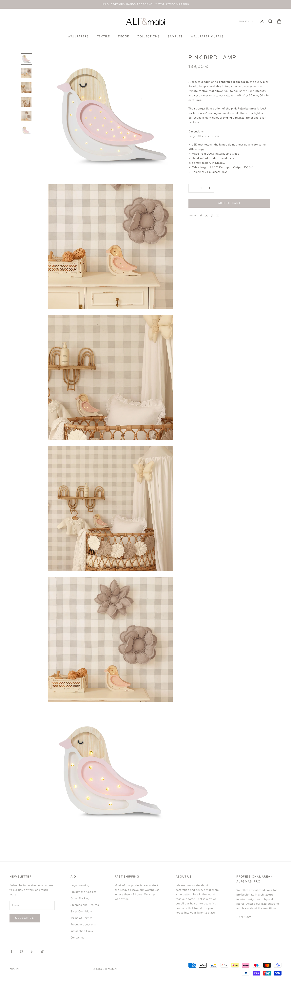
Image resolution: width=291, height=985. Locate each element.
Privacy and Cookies (83, 892)
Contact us (77, 937)
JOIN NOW (243, 917)
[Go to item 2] (26, 73)
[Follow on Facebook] (11, 951)
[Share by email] (217, 215)
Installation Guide (82, 931)
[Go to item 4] (26, 101)
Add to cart (229, 203)
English (244, 21)
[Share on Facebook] (201, 215)
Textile (103, 36)
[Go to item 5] (26, 116)
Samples (174, 36)
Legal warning (79, 885)
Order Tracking (80, 898)
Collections (148, 36)
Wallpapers (78, 36)
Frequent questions (83, 924)
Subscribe (24, 918)
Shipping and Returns (84, 905)
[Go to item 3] (26, 87)
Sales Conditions (81, 911)
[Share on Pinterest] (212, 215)
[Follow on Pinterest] (32, 951)
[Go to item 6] (26, 130)
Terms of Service (81, 918)
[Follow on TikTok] (42, 951)
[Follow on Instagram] (22, 951)
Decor (123, 36)
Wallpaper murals (207, 36)
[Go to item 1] (26, 59)
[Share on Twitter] (206, 215)
